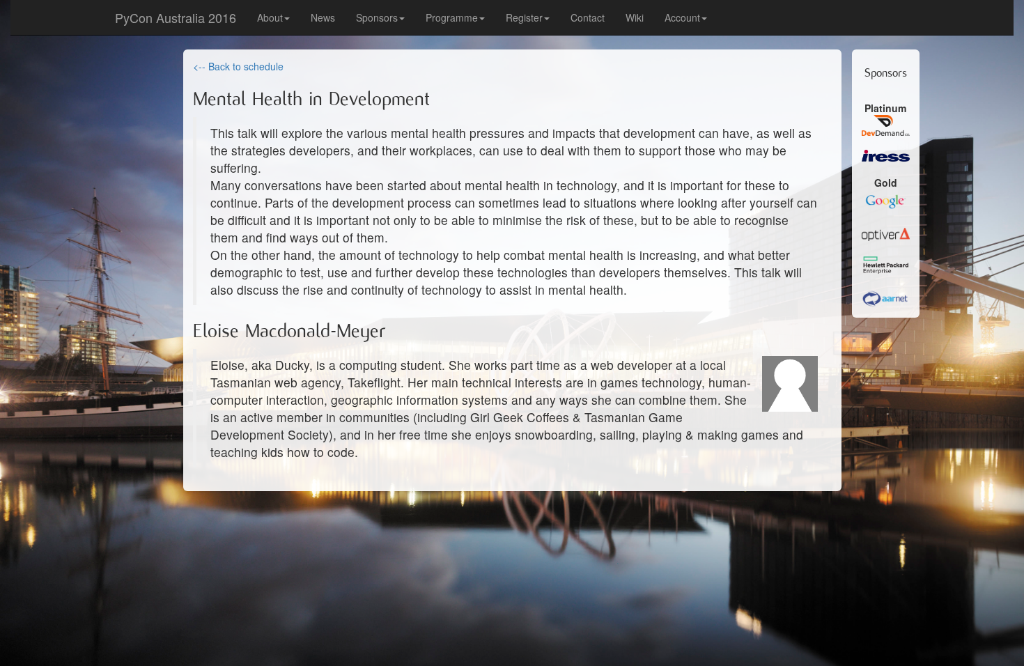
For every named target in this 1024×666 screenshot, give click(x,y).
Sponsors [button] (377, 17)
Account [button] (682, 17)
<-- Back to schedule (238, 66)
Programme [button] (452, 17)
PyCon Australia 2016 (175, 17)
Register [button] (524, 17)
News (323, 17)
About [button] (270, 17)
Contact (588, 17)
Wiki (635, 17)
